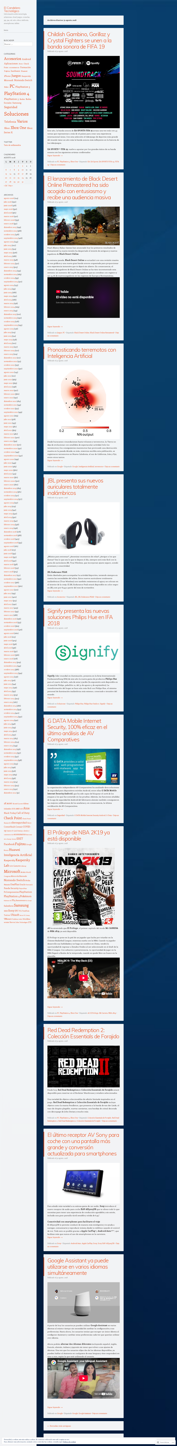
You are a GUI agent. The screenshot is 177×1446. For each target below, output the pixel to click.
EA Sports (94, 161)
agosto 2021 (9, 415)
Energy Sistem (11, 839)
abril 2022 (8, 386)
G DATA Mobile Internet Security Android (89, 815)
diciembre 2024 (10, 270)
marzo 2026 (9, 216)
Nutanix (7, 884)
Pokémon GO (7, 900)
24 (23, 177)
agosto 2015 (9, 676)
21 (10, 177)
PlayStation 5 (11, 98)
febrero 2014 (9, 742)
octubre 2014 (9, 713)
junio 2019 (8, 510)
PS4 (13, 900)
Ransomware (21, 900)
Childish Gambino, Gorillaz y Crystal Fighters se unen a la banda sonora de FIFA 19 (79, 40)
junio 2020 (8, 466)
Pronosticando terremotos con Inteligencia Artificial (81, 352)
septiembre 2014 (11, 716)
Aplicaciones (11, 63)
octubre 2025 (9, 234)
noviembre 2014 (10, 709)
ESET (19, 838)
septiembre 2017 (11, 586)
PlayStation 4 (65, 161)
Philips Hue (79, 704)
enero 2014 (8, 745)
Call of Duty (23, 812)
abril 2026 (8, 212)
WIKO (20, 919)
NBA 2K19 (112, 1013)
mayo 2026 (8, 209)
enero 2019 (8, 528)
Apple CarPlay (87, 1243)
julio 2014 (7, 724)
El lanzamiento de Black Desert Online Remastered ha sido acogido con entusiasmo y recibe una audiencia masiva (82, 188)
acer (9, 803)
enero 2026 (8, 223)
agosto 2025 (9, 241)
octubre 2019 (9, 495)
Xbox (7, 128)
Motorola (15, 876)
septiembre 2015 (11, 673)
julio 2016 (7, 637)
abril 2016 (8, 647)
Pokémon (25, 896)
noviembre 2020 (10, 448)
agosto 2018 (9, 546)
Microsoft (8, 80)
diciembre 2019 (10, 488)
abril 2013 (8, 778)
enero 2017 (8, 615)
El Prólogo (94, 1013)
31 (22, 181)
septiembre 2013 (11, 760)
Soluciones (61, 704)
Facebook (9, 844)
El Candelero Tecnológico (12, 9)
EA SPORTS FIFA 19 (106, 161)
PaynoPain (23, 888)
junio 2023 (8, 336)
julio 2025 (7, 245)
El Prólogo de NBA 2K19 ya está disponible (78, 835)
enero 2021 (8, 441)
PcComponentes (11, 892)
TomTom (25, 911)
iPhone (7, 76)
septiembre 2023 (11, 325)
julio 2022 (7, 376)
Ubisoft (15, 914)
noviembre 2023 (10, 318)
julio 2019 (7, 506)
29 (14, 181)
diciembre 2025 (10, 227)
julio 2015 (7, 680)
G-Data (109, 815)
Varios (22, 121)
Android (26, 59)
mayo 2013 (8, 774)
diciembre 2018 (10, 531)
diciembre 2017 (10, 575)
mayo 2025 (8, 252)
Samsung (16, 102)
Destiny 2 (20, 831)
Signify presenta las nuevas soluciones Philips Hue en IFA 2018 (80, 617)
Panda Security (11, 888)
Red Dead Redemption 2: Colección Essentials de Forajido (83, 1033)
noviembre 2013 (10, 753)
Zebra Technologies (21, 922)
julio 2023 (7, 332)
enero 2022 (8, 397)
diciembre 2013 (10, 749)
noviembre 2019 (10, 492)
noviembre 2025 (10, 231)
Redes (22, 99)
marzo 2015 (8, 695)
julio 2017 (7, 593)
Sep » (10, 185)
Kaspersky (26, 76)
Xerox (12, 922)
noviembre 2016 (10, 622)
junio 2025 (8, 249)
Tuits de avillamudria (12, 145)
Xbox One (74, 161)
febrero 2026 (9, 220)
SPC (16, 910)
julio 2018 (7, 550)
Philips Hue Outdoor (91, 704)
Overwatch (29, 885)
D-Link (14, 831)
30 (18, 181)
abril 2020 (8, 473)
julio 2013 (7, 767)
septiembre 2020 (11, 455)
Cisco (29, 823)
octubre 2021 (9, 408)
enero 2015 (8, 702)
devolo (26, 831)
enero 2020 (8, 484)
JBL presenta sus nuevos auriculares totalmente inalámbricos (75, 486)
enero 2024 (8, 310)
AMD (18, 808)
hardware (15, 71)
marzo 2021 (8, 434)
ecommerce (14, 67)
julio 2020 (8, 463)
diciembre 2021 (10, 401)
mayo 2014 (8, 731)
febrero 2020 (9, 481)
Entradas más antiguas (59, 1426)
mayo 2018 (8, 557)
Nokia (27, 880)
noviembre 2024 (10, 274)
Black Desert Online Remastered (102, 332)
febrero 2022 (9, 394)
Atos (21, 63)
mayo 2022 (8, 383)
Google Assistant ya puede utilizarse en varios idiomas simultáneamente (77, 1266)
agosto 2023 (9, 328)
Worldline (26, 919)
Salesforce (8, 905)
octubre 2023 (9, 321)
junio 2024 (8, 292)
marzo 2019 (8, 521)
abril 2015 (8, 691)
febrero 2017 (9, 611)
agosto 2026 (9, 198)
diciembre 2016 (10, 618)
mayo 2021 (8, 426)
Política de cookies (69, 1442)
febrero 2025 (9, 263)
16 (18, 173)
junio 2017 (8, 597)
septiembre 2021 (11, 412)
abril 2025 (8, 256)
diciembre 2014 (10, 705)
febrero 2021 (9, 437)
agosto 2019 (9, 502)
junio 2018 (8, 553)
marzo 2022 (8, 390)
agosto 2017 (9, 589)
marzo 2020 (9, 477)
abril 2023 (8, 343)
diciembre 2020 (10, 444)
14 (10, 173)
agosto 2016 (9, 633)
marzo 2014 (8, 738)
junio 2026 (8, 205)
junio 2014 (8, 727)
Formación (25, 67)
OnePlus (14, 884)
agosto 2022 (9, 372)
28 (10, 181)
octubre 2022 (9, 365)
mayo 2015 (8, 687)
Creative (9, 831)
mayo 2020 (8, 470)
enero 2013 (8, 789)
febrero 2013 (9, 785)
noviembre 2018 (10, 535)
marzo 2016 (8, 651)
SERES (6, 911)
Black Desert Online (81, 332)
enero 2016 (8, 658)
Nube (6, 87)
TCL (20, 911)
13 (6, 173)
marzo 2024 (8, 303)
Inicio (6, 30)
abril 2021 (8, 430)
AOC (21, 809)
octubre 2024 (9, 278)
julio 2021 (7, 419)
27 (6, 181)
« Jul (5, 185)
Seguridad (61, 815)
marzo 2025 (8, 260)
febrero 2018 (9, 568)
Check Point (13, 818)
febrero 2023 (9, 350)
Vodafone (15, 919)
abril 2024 (8, 299)
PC (58, 161)
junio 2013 (8, 771)
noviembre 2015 (10, 666)
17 (22, 173)
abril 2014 (8, 734)
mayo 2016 (8, 644)
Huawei (24, 71)
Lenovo (17, 865)
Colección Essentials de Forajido (99, 1118)
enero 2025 (8, 267)
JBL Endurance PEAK (86, 597)
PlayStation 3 (22, 86)
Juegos (59, 332)
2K (89, 1013)
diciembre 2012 (10, 792)
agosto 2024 (9, 285)
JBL (76, 597)
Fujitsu (7, 71)
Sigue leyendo (55, 155)
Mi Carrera (103, 1013)
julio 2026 (8, 202)
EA (89, 161)
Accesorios (61, 597)
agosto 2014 (9, 720)
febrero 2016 (9, 655)
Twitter (8, 142)
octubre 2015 (9, 669)
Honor (6, 850)
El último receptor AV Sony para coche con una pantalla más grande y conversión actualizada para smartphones (83, 1144)
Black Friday (10, 812)
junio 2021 (8, 423)
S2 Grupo (29, 900)
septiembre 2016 (11, 629)
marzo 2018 (8, 564)
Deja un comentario (58, 165)
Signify (102, 704)
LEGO (11, 866)
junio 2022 (8, 379)
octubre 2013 (9, 756)
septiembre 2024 (11, 281)
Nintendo (23, 876)
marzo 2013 (8, 782)
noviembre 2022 (10, 361)
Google (60, 466)
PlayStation (25, 891)
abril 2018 (8, 560)
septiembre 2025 (11, 238)
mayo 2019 (8, 513)
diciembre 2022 (10, 357)
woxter (6, 922)
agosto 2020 (9, 459)
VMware (8, 918)
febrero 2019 (9, 524)
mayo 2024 (8, 296)
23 (18, 177)
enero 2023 (8, 354)
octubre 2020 (9, 452)
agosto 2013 (9, 763)
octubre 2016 (9, 626)
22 (14, 177)
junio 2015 (8, 684)
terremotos (99, 466)
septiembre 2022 (11, 368)
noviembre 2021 (10, 405)
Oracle (22, 884)
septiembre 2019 (11, 499)
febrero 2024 (9, 307)
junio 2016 (8, 640)
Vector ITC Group (25, 915)
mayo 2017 (8, 600)
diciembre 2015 (10, 662)
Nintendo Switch (23, 80)
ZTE (29, 922)
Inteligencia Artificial (86, 466)
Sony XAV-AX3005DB (106, 1243)
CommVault (9, 826)
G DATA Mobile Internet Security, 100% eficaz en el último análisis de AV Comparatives (77, 730)
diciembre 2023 (10, 314)
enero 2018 (8, 571)
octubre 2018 (9, 539)
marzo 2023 (8, 347)
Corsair (19, 826)
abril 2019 (8, 517)
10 (23, 169)
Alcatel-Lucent (18, 803)
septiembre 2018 (11, 542)
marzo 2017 (8, 608)
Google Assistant (85, 1413)
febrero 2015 (9, 698)
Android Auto (76, 1243)
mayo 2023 (8, 339)
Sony (59, 1243)
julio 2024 (7, 289)
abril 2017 (8, 604)
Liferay (23, 866)
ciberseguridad (19, 822)
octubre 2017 (9, 582)
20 (6, 177)
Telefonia (10, 121)
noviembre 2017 (10, 579)
